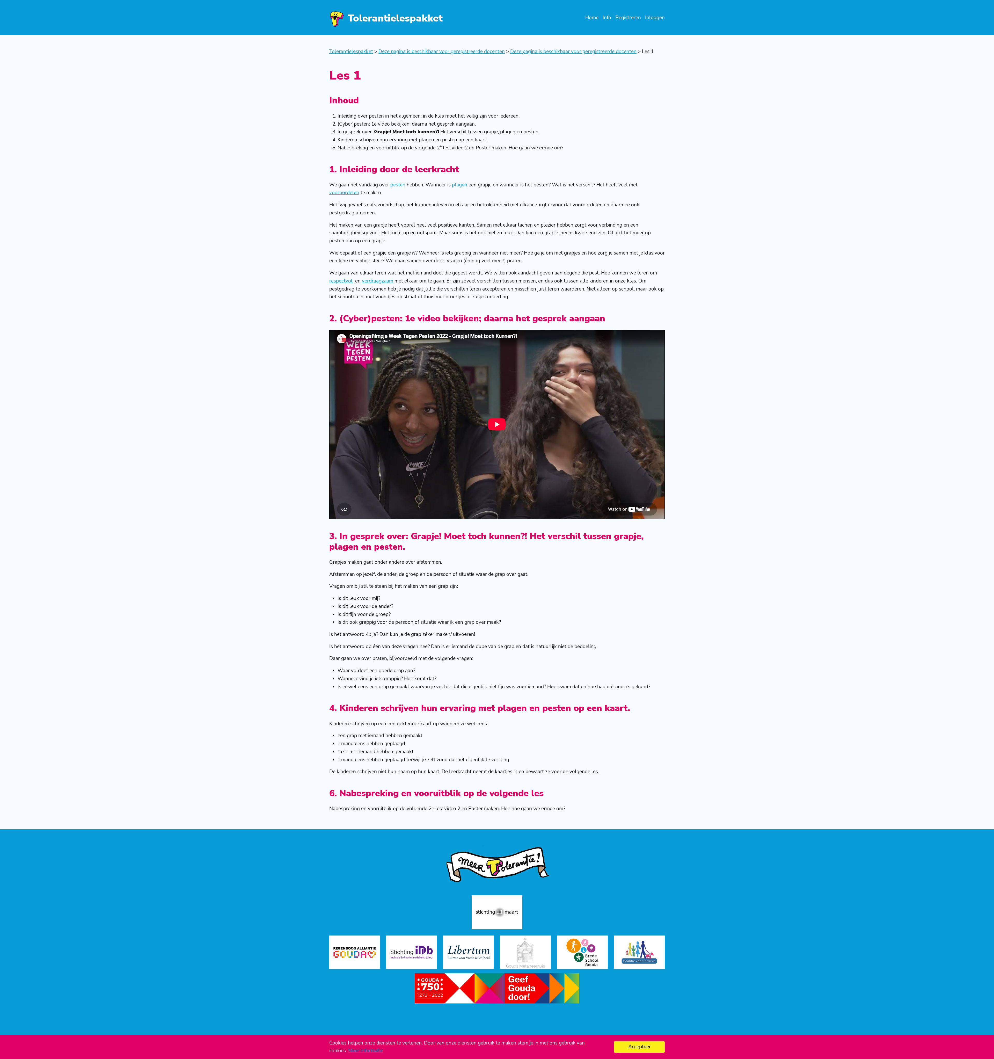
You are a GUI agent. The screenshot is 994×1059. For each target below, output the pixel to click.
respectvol (341, 281)
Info (607, 17)
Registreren (628, 17)
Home (591, 17)
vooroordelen (344, 192)
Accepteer (639, 1046)
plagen (459, 185)
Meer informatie (365, 1050)
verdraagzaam (377, 281)
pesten (397, 185)
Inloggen (655, 17)
